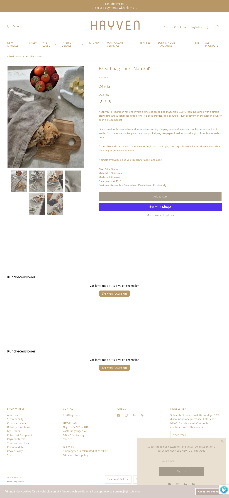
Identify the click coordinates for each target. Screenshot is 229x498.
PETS (196, 42)
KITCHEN (94, 42)
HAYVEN (103, 77)
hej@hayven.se (72, 415)
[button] (15, 117)
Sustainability (15, 419)
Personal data (15, 447)
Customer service (17, 423)
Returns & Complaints (20, 435)
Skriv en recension (114, 294)
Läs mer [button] (135, 491)
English (195, 27)
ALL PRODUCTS (211, 44)
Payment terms (16, 439)
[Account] (209, 27)
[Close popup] (222, 442)
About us (12, 415)
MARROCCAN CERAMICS (115, 44)
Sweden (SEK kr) (174, 27)
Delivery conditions (18, 427)
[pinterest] (142, 415)
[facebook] (118, 415)
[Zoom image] (46, 117)
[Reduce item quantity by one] (100, 102)
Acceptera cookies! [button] (209, 491)
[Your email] (196, 435)
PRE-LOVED (46, 44)
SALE (32, 42)
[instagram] (126, 415)
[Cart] (217, 27)
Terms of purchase (18, 443)
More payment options (160, 215)
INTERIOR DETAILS (67, 44)
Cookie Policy (15, 451)
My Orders (13, 431)
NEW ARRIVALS (12, 44)
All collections (14, 56)
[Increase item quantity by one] (111, 102)
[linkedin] (134, 415)
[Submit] (11, 26)
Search (17, 26)
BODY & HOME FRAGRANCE (166, 44)
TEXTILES (145, 42)
